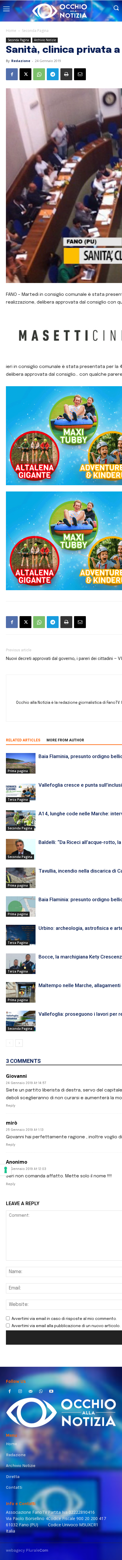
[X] (25, 74)
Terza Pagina (18, 799)
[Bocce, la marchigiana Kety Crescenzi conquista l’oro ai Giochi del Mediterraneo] (21, 963)
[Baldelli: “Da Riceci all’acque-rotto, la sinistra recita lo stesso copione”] (21, 849)
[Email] (80, 74)
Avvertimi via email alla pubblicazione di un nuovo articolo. (66, 1326)
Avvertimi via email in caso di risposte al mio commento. (64, 1319)
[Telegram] (53, 74)
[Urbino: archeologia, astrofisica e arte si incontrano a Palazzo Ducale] (21, 935)
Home (11, 30)
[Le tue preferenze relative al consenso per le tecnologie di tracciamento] (5, 1170)
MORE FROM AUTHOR (65, 740)
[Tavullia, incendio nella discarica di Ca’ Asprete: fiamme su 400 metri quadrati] (21, 878)
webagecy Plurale (27, 1550)
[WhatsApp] (39, 74)
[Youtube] (51, 1392)
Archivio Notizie (45, 40)
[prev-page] (9, 1043)
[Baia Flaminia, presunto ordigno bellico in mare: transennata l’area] (21, 763)
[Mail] (30, 1392)
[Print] (66, 74)
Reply (10, 1106)
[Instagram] (20, 1392)
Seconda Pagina (35, 30)
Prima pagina (18, 771)
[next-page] (19, 1043)
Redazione (20, 60)
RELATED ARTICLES (23, 740)
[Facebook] (12, 74)
